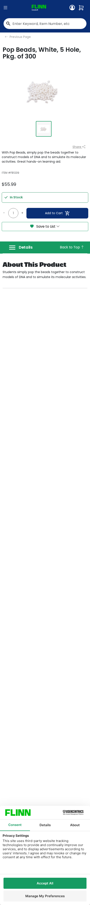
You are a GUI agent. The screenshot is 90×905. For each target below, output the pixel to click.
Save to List (45, 226)
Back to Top (70, 247)
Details (26, 247)
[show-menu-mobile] (5, 8)
